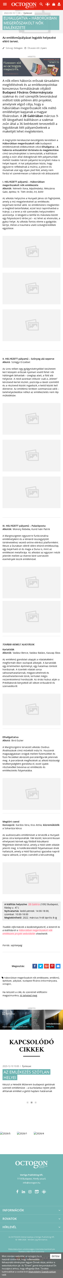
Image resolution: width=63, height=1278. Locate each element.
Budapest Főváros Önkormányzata (40, 980)
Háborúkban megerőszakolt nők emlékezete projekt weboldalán (27, 932)
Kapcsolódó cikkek (31, 1046)
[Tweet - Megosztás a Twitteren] (40, 966)
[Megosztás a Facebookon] (34, 966)
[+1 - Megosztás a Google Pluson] (46, 966)
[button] (41, 5)
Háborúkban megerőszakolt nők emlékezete (26, 977)
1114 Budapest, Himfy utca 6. (31, 1178)
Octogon (18, 48)
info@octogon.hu (31, 1182)
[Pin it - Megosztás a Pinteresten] (52, 966)
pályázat (17, 980)
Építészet (28, 13)
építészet (7, 980)
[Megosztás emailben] (58, 966)
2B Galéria (34, 904)
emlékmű (54, 977)
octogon (7, 983)
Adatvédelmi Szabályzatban (42, 1271)
